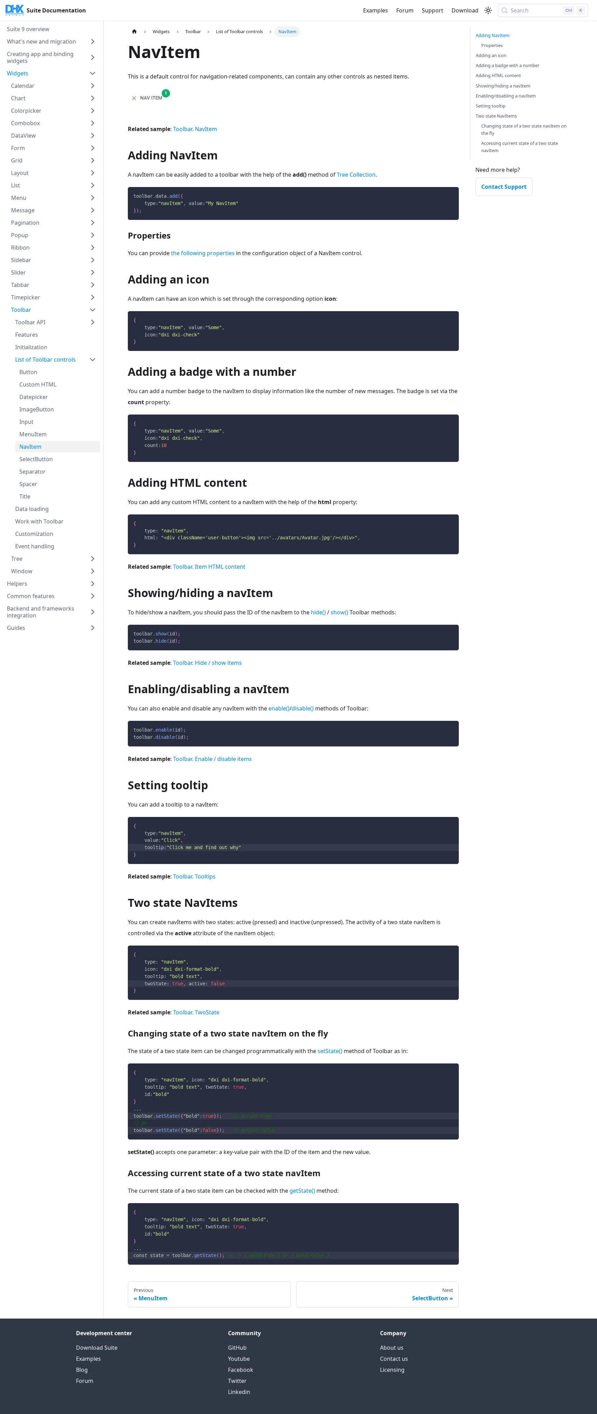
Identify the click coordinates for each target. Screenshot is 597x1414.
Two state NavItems (496, 116)
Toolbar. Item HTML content (209, 566)
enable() (279, 708)
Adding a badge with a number (507, 65)
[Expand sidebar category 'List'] (92, 185)
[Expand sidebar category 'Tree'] (92, 558)
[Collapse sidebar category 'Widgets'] (92, 73)
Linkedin (239, 1392)
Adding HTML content (498, 75)
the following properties (203, 253)
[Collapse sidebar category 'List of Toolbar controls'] (92, 359)
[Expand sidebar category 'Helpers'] (92, 583)
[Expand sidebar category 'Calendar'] (92, 85)
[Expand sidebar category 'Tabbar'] (92, 284)
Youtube (239, 1358)
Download (465, 10)
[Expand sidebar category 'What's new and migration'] (92, 41)
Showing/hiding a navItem (503, 86)
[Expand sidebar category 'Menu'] (92, 197)
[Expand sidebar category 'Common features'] (92, 596)
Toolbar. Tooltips (194, 876)
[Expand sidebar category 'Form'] (92, 148)
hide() (318, 612)
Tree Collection (356, 174)
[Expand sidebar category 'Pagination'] (92, 222)
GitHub (237, 1347)
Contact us (394, 1358)
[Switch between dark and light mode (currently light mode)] (488, 10)
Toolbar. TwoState (196, 1012)
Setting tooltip (490, 106)
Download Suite (96, 1347)
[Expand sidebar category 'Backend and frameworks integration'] (92, 612)
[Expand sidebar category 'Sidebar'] (92, 260)
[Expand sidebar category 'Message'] (92, 210)
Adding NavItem (493, 35)
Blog (82, 1370)
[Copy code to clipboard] (450, 195)
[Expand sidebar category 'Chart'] (92, 98)
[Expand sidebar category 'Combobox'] (92, 123)
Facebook (240, 1370)
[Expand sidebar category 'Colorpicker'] (92, 110)
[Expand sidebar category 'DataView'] (92, 135)
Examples (375, 10)
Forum (405, 10)
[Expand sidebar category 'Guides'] (92, 627)
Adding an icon (491, 55)
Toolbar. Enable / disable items (212, 759)
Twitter (237, 1381)
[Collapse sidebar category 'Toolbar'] (92, 309)
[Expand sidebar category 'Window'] (92, 571)
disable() (303, 708)
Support (432, 10)
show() (339, 612)
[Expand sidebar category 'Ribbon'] (92, 247)
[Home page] (134, 31)
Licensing (392, 1370)
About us (392, 1347)
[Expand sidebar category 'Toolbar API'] (92, 322)
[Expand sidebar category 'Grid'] (92, 160)
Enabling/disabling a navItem (506, 96)
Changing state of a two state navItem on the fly (524, 129)
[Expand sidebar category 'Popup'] (92, 235)
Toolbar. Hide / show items (207, 663)
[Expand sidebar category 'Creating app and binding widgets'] (92, 57)
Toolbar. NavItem (195, 129)
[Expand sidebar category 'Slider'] (92, 272)
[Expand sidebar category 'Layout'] (92, 172)
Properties (492, 45)
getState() (302, 1190)
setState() (330, 1051)
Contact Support (504, 186)
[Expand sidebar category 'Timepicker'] (92, 297)
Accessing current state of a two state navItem (519, 147)
